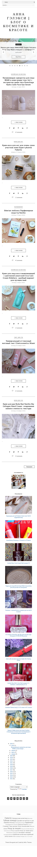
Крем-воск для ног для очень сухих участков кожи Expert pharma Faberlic (18, 147)
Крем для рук (18, 400)
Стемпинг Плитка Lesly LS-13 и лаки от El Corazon (18, 707)
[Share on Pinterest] (18, 128)
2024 (11, 757)
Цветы (31, 830)
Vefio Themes (28, 842)
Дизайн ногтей (22, 821)
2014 (11, 775)
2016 (11, 771)
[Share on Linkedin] (23, 128)
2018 (11, 768)
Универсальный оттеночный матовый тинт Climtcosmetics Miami (18, 342)
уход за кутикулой (28, 836)
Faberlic (8, 818)
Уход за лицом (14, 828)
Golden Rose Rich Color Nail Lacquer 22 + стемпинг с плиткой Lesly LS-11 (18, 683)
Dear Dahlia (26, 43)
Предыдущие (29, 466)
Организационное (20, 822)
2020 (11, 764)
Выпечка (30, 818)
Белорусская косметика (19, 818)
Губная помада (10, 820)
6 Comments (18, 391)
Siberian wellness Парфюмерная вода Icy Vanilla (18, 211)
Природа (20, 824)
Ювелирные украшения (12, 832)
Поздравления (9, 824)
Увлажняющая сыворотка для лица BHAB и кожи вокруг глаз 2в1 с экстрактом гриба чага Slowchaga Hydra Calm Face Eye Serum (18, 81)
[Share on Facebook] (10, 128)
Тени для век (13, 826)
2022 (11, 761)
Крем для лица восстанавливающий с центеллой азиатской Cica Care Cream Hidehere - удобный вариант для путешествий (18, 276)
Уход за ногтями (25, 828)
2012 (11, 779)
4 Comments (18, 132)
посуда (22, 836)
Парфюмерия (18, 207)
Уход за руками (15, 830)
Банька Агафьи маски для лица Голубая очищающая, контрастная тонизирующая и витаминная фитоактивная (18, 732)
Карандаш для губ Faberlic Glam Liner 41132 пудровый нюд (18, 516)
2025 (11, 756)
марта (13, 752)
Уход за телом (24, 830)
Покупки (15, 824)
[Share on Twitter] (14, 128)
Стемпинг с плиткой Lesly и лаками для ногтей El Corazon (18, 611)
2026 (11, 743)
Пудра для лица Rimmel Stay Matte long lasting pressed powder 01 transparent (18, 586)
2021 (11, 763)
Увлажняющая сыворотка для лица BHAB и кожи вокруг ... (21, 747)
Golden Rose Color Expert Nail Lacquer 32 (18, 563)
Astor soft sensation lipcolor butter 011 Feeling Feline (18, 659)
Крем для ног (18, 141)
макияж (10, 836)
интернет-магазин (25, 832)
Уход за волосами (23, 826)
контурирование (8, 834)
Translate (24, 789)
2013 (11, 777)
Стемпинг (6, 826)
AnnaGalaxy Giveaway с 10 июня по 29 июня (18, 540)
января (13, 754)
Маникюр (12, 822)
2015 (11, 773)
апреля (13, 750)
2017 (11, 770)
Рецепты (25, 824)
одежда (18, 836)
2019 (11, 766)
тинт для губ (18, 337)
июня (13, 745)
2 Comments (18, 197)
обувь (14, 836)
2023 (11, 759)
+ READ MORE (19, 122)
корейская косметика (18, 74)
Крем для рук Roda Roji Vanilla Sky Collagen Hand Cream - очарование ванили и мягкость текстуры (18, 406)
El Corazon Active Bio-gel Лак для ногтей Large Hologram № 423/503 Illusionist (18, 635)
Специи (29, 824)
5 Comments (18, 456)
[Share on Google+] (27, 128)
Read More (26, 58)
